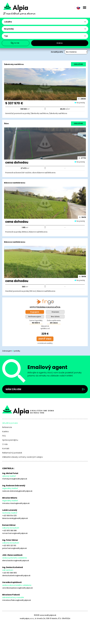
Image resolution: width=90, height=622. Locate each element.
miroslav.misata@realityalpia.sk (16, 503)
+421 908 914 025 (9, 515)
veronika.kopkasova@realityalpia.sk (17, 588)
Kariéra (5, 431)
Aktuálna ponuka (10, 423)
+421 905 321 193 (9, 545)
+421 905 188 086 (9, 530)
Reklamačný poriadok (12, 453)
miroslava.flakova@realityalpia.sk (16, 600)
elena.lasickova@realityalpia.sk (15, 560)
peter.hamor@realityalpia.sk (14, 548)
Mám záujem (13, 389)
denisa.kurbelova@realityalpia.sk (16, 575)
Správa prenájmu (10, 440)
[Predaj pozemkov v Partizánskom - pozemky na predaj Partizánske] (23, 10)
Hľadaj (60, 43)
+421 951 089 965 (9, 573)
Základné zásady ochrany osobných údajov (22, 457)
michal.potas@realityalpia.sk (14, 478)
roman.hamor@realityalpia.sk (15, 533)
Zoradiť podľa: (57, 52)
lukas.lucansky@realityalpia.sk (15, 518)
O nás (5, 444)
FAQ (4, 436)
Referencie (7, 427)
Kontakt (5, 448)
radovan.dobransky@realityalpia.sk (17, 491)
